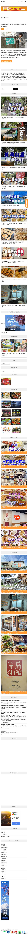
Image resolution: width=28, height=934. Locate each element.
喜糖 (2, 856)
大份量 (2, 858)
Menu (3, 1)
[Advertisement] (14, 755)
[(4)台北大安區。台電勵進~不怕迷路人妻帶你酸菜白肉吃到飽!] (14, 39)
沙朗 (2, 860)
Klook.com (3, 323)
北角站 (2, 854)
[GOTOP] (23, 932)
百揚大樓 (3, 862)
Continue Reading (6, 61)
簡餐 (2, 865)
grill (2, 845)
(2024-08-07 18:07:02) (13, 717)
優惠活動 (3, 847)
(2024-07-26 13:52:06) (14, 726)
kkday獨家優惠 (4, 332)
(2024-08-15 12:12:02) (13, 708)
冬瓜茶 (2, 849)
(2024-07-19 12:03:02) (9, 732)
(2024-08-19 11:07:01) (13, 702)
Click (26, 203)
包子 (2, 852)
